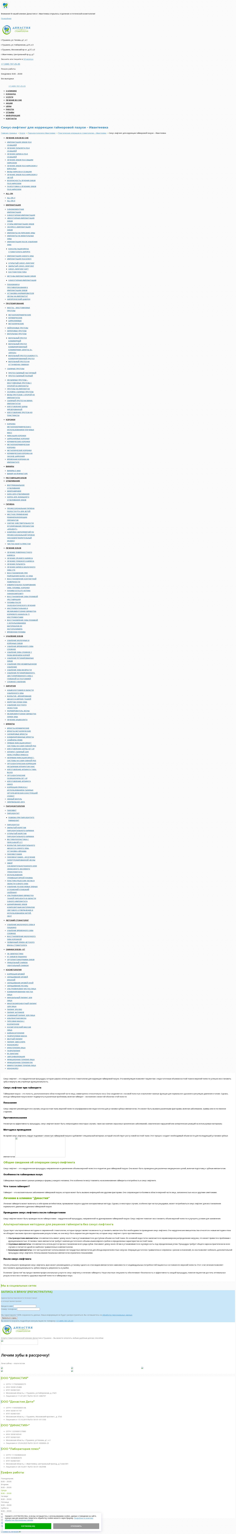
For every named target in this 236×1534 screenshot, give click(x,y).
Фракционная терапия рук (20, 1062)
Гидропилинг (13, 1051)
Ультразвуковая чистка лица (21, 989)
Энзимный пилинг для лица (21, 1015)
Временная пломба (16, 632)
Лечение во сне (14, 100)
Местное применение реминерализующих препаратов (17, 517)
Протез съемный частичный (22, 373)
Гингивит (11, 810)
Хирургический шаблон (18, 299)
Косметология (14, 970)
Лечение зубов (13, 548)
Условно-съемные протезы (20, 392)
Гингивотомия (14, 854)
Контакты (11, 118)
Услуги (9, 97)
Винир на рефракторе (17, 473)
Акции (9, 103)
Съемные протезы (15, 368)
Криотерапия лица (16, 1048)
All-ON (9, 193)
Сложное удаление (16, 682)
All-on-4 (11, 198)
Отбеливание (13, 481)
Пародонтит (13, 813)
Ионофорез (12, 1068)
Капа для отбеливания (18, 494)
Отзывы (10, 112)
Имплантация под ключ (19, 259)
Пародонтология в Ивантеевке (41, 133)
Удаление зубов (14, 636)
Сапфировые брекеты (17, 734)
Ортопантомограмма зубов (20, 959)
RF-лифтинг (13, 1053)
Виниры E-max (14, 471)
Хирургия (11, 686)
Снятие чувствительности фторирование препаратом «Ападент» (20, 526)
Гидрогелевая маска (17, 1036)
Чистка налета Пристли (19, 544)
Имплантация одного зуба (20, 256)
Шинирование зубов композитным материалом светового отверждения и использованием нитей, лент (21, 910)
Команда (11, 94)
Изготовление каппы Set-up (20, 749)
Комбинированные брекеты (20, 737)
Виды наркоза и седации (19, 171)
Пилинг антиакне (15, 1012)
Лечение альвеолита (17, 720)
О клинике (11, 91)
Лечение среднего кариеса (20, 558)
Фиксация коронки (16, 435)
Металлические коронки (19, 450)
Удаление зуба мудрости (19, 670)
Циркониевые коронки (18, 438)
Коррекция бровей (16, 974)
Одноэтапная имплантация (21, 215)
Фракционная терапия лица (21, 1059)
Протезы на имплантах (18, 389)
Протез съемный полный (20, 376)
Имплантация (13, 205)
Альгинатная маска (16, 1018)
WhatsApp (28, 59)
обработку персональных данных (117, 1315)
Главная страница (9, 133)
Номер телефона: (9, 1309)
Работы (10, 109)
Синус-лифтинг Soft (18, 269)
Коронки (10, 419)
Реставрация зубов (16, 478)
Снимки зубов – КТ (15, 949)
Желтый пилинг (15, 1039)
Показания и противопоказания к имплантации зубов (17, 287)
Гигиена (10, 504)
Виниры (10, 466)
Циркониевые (15, 321)
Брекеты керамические (18, 728)
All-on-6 (11, 201)
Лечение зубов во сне (17, 138)
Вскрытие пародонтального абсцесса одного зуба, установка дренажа (21, 848)
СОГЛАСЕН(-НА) (28, 1526)
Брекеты (10, 724)
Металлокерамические (19, 315)
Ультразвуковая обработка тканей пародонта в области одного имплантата (21, 898)
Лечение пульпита (16, 564)
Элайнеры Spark (14, 740)
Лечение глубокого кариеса (20, 561)
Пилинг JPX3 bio (14, 1009)
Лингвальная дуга (16, 802)
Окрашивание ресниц (17, 986)
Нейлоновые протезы (17, 328)
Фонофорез (12, 1045)
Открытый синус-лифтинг (21, 263)
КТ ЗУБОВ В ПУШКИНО (17, 956)
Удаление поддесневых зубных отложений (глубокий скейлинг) (22, 889)
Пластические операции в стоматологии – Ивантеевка (82, 133)
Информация (13, 115)
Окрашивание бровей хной (20, 983)
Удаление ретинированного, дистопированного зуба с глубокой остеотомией (21, 676)
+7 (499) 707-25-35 (10, 64)
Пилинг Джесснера (16, 1042)
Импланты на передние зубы (21, 233)
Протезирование (15, 303)
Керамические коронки (18, 441)
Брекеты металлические (19, 731)
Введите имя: (7, 1306)
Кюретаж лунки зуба (17, 702)
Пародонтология (15, 806)
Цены (8, 106)
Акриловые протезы (17, 331)
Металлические (16, 324)
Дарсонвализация (16, 1056)
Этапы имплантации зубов (20, 224)
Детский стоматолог (17, 920)
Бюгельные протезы (17, 334)
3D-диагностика (15, 954)
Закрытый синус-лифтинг (21, 266)
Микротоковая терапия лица (21, 1065)
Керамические (15, 318)
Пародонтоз (13, 824)
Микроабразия (14, 491)
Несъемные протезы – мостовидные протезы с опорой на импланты (19, 383)
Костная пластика (17, 272)
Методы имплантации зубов (21, 276)
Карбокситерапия (15, 1033)
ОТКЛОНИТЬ (76, 1526)
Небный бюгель (14, 799)
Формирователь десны (18, 711)
